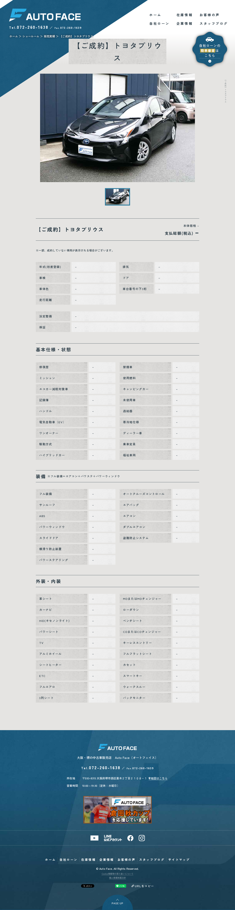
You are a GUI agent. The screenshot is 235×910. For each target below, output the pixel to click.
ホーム (155, 14)
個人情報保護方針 (117, 877)
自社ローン (159, 23)
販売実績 (49, 36)
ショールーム (30, 36)
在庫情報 (185, 14)
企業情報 (185, 23)
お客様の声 (210, 14)
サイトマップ (179, 859)
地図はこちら (159, 778)
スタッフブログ (214, 23)
